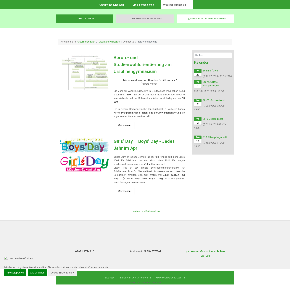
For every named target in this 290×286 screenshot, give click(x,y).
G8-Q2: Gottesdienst (214, 100)
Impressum (158, 278)
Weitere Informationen (138, 278)
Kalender (201, 62)
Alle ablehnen (37, 272)
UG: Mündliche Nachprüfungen (211, 84)
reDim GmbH (156, 282)
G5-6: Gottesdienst (213, 118)
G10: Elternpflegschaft (215, 137)
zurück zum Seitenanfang (146, 211)
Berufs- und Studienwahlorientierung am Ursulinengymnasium (143, 64)
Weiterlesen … (125, 125)
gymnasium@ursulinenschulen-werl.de (207, 18)
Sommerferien (210, 70)
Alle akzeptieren (15, 272)
